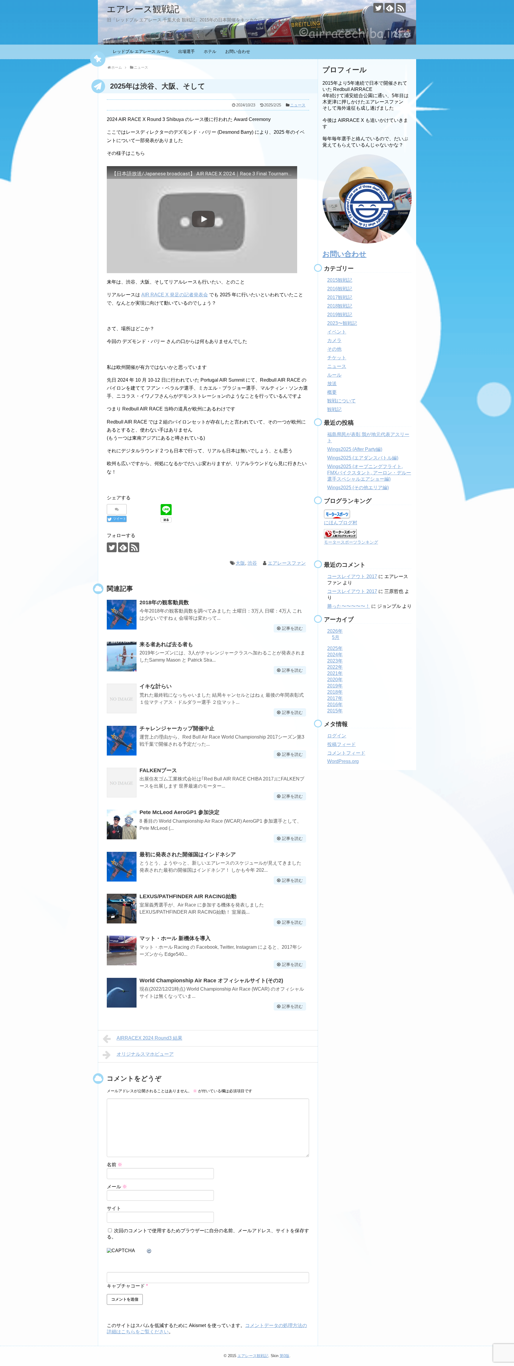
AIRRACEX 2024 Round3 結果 (149, 1038)
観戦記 (334, 409)
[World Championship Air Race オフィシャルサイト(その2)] (122, 993)
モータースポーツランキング (351, 542)
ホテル (210, 51)
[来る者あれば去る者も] (122, 656)
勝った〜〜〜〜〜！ (348, 606)
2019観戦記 (339, 314)
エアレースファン (287, 563)
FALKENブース (158, 770)
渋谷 (252, 563)
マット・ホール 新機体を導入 (175, 938)
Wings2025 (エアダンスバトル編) (362, 457)
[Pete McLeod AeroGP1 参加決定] (122, 824)
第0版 (284, 1356)
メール (117, 1186)
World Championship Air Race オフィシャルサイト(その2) (211, 980)
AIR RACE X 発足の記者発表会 (174, 294)
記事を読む (292, 628)
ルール (334, 374)
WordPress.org (343, 761)
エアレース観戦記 (143, 9)
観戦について (341, 400)
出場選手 (186, 51)
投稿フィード (341, 744)
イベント (336, 331)
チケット (336, 357)
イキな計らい (156, 686)
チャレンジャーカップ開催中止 (177, 728)
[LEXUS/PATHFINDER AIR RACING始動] (122, 908)
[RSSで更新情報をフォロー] (401, 8)
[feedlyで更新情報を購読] (389, 8)
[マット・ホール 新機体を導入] (122, 950)
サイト (114, 1208)
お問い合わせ (237, 51)
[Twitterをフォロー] (378, 8)
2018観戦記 (339, 306)
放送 (332, 383)
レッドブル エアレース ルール (141, 51)
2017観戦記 (339, 297)
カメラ (334, 340)
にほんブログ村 (340, 522)
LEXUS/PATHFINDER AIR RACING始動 (188, 896)
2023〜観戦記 (342, 323)
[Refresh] (149, 1251)
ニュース (297, 105)
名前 (114, 1164)
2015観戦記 (339, 280)
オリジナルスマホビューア (145, 1054)
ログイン (336, 735)
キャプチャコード (126, 1285)
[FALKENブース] (122, 782)
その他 (334, 349)
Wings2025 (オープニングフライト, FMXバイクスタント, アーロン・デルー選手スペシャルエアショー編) (369, 472)
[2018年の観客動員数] (122, 615)
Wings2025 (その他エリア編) (358, 487)
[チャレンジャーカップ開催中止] (122, 741)
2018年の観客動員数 (164, 602)
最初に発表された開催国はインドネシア (188, 854)
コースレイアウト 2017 (352, 576)
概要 (332, 392)
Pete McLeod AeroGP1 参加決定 (180, 812)
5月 (335, 637)
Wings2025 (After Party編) (354, 449)
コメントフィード (346, 753)
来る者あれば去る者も (166, 644)
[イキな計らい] (122, 698)
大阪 (240, 563)
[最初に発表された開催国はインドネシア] (122, 867)
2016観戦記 (339, 288)
